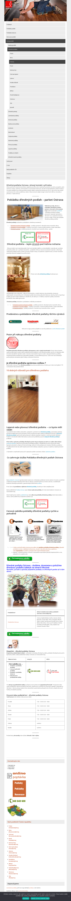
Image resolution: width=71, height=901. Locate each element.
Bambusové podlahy (13, 124)
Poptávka (9, 173)
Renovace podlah (11, 37)
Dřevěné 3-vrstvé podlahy (18, 227)
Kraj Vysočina (12, 865)
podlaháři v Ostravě (14, 480)
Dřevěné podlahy (12, 49)
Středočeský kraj (14, 828)
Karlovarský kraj (13, 844)
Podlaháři (9, 24)
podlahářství (24, 495)
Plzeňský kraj (12, 840)
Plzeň (11, 66)
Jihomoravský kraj (14, 832)
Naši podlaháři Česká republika (19, 822)
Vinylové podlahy (12, 136)
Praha (11, 53)
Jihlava (11, 91)
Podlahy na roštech (13, 153)
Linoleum (10, 128)
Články (8, 178)
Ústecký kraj (12, 848)
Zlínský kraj (12, 878)
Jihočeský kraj (13, 869)
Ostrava (12, 62)
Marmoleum (11, 132)
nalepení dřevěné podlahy (51, 437)
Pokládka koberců (11, 33)
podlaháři (59, 211)
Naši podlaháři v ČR (11, 169)
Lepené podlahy (12, 149)
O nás (8, 165)
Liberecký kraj (13, 853)
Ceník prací (9, 161)
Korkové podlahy (12, 120)
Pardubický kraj (13, 861)
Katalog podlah (12, 45)
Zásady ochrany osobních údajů (40, 898)
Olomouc (12, 99)
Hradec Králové (14, 82)
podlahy (39, 483)
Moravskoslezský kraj (15, 836)
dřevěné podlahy (45, 274)
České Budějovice (14, 95)
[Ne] (69, 896)
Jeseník (12, 107)
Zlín (11, 103)
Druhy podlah (10, 41)
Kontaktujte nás (14, 761)
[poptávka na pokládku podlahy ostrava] (52, 671)
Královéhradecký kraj (15, 857)
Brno (11, 57)
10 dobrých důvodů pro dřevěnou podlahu (27, 370)
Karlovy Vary (13, 70)
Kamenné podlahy (13, 140)
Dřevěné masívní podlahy (14, 157)
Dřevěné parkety (12, 111)
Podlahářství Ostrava (13, 622)
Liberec (12, 78)
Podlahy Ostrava (20, 490)
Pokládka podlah (11, 28)
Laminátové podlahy (13, 115)
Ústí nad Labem (14, 74)
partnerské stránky (23, 891)
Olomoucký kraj (13, 873)
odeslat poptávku (11, 443)
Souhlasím (26, 898)
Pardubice (12, 86)
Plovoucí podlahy (12, 144)
